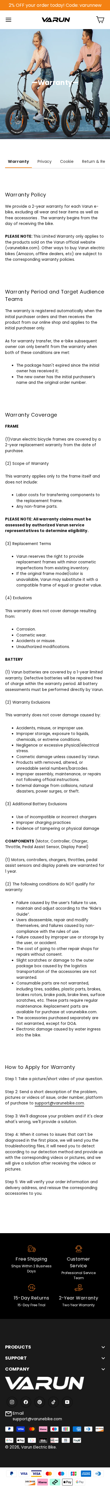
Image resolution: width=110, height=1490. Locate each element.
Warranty (18, 161)
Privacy (45, 161)
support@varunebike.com (59, 1103)
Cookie (67, 161)
